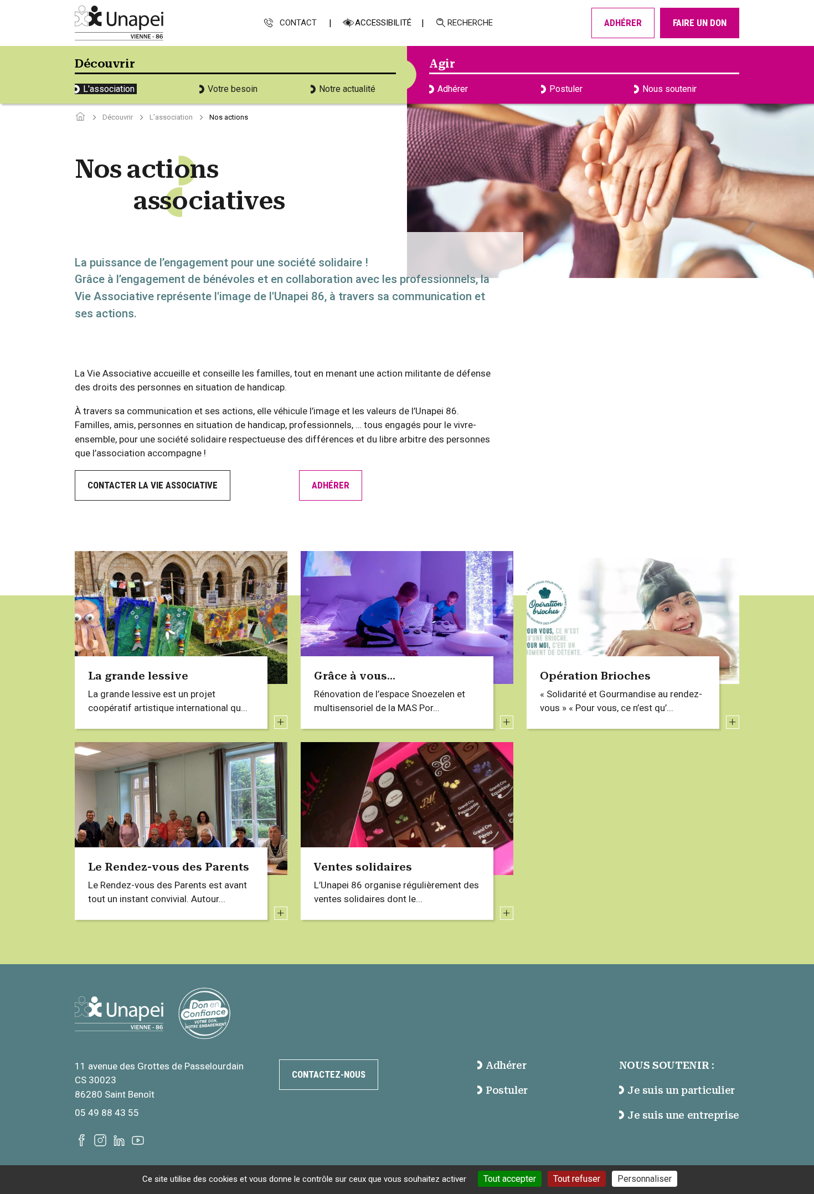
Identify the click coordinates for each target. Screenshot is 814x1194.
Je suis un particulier (681, 1090)
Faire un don (700, 22)
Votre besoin (232, 89)
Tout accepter (509, 1179)
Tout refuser (576, 1179)
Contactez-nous (328, 1074)
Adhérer (623, 22)
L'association (109, 89)
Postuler (566, 89)
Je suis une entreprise (683, 1115)
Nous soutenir (669, 89)
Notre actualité (347, 89)
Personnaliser (644, 1179)
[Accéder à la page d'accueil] (80, 117)
